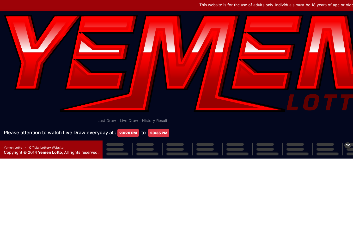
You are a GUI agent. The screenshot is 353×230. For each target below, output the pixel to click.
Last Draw (106, 120)
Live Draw (129, 120)
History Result (154, 120)
